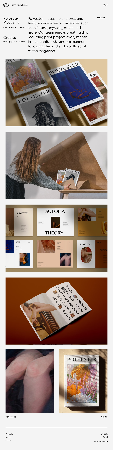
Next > (104, 417)
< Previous (11, 417)
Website (101, 17)
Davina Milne (19, 5)
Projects (9, 434)
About (8, 437)
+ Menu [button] (105, 5)
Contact (9, 441)
